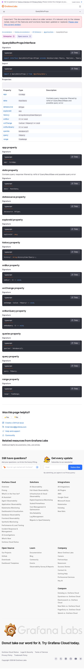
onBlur (6, 119)
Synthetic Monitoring (10, 522)
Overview (5, 487)
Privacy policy (70, 473)
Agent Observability (9, 501)
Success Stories (64, 567)
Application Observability (11, 504)
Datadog (61, 508)
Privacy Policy (37, 2)
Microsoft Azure (64, 501)
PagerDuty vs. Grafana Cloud (69, 610)
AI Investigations (8, 535)
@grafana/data (48, 32)
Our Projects (6, 553)
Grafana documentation (22, 32)
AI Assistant (6, 497)
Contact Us (62, 570)
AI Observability (36, 487)
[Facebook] (56, 658)
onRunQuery (8, 127)
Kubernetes (62, 504)
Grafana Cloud (59, 643)
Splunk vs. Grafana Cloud (67, 613)
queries (6, 131)
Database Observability (11, 515)
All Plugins (62, 490)
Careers (61, 556)
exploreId (7, 111)
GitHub (4, 556)
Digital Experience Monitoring (41, 500)
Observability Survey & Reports (42, 567)
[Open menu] (80, 6)
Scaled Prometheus (37, 503)
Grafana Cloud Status (10, 542)
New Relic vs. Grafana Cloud (69, 606)
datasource (8, 107)
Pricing (4, 490)
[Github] (70, 658)
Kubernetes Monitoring (11, 508)
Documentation (7, 32)
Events (32, 563)
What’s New (6, 538)
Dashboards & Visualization (12, 511)
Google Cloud (63, 497)
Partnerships (63, 560)
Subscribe (75, 467)
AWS (59, 494)
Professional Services (66, 577)
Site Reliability (35, 513)
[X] (60, 658)
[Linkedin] (65, 658)
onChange (7, 123)
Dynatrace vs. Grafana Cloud (69, 596)
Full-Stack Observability (39, 490)
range (5, 139)
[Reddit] (80, 658)
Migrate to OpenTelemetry (40, 520)
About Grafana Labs (66, 553)
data (5, 101)
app (5, 94)
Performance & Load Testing (13, 525)
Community (34, 560)
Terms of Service (23, 2)
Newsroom (62, 563)
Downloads (6, 560)
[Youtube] (75, 658)
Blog (31, 556)
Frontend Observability (10, 518)
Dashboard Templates (10, 563)
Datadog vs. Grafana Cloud (68, 593)
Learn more (76, 2)
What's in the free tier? (11, 494)
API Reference (36, 32)
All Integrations (64, 487)
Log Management (36, 516)
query (5, 135)
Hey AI (60, 581)
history (6, 115)
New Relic (61, 511)
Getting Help (63, 574)
